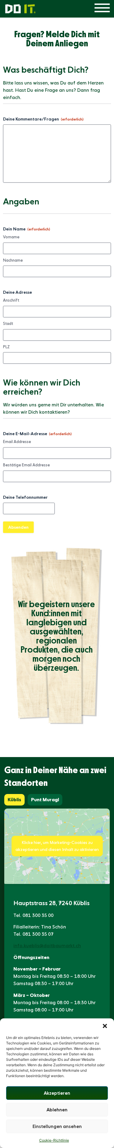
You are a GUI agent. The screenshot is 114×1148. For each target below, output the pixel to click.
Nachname (13, 260)
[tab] (14, 800)
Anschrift (11, 300)
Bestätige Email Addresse (26, 465)
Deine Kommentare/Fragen (43, 119)
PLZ (6, 347)
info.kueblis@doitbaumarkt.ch (47, 945)
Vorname (11, 237)
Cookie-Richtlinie (54, 1140)
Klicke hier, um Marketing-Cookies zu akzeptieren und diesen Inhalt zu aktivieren (57, 846)
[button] (105, 1026)
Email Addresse (17, 441)
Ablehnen (57, 1110)
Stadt (8, 323)
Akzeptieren (57, 1093)
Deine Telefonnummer (25, 497)
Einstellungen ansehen (57, 1126)
